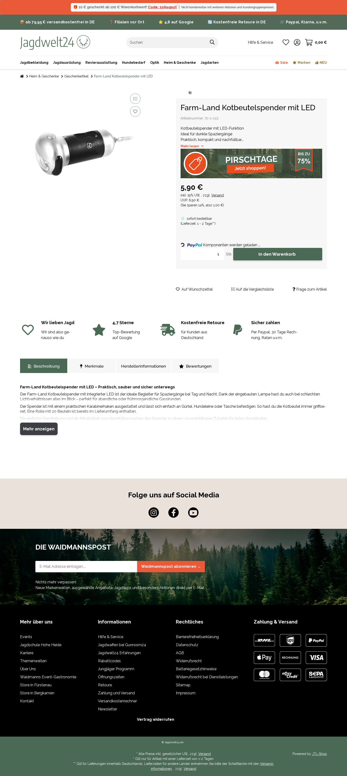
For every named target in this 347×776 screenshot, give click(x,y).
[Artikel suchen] (212, 42)
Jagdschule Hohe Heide (40, 645)
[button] (297, 42)
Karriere (26, 653)
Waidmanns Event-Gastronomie (48, 677)
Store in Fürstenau (35, 685)
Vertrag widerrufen (155, 719)
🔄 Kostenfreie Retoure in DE (237, 22)
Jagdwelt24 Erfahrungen (119, 653)
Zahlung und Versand (116, 693)
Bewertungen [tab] (199, 366)
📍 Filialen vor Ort (126, 22)
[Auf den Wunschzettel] (135, 111)
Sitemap (183, 685)
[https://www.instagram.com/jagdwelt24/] (153, 512)
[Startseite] (22, 76)
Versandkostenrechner (117, 701)
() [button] (198, 223)
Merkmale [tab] (94, 366)
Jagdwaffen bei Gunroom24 (122, 645)
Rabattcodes (109, 661)
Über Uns (28, 669)
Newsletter (107, 709)
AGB (180, 653)
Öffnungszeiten (111, 677)
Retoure (105, 685)
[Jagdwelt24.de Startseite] (55, 42)
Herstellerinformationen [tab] (143, 366)
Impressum (185, 693)
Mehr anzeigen (39, 428)
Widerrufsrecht (189, 661)
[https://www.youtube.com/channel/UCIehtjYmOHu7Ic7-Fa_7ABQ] (193, 512)
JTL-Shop (319, 754)
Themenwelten (33, 661)
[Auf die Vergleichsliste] (135, 98)
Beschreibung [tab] (47, 366)
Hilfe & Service (110, 637)
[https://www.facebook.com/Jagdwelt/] (173, 512)
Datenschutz (187, 645)
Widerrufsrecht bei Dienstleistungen (207, 677)
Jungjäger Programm (116, 669)
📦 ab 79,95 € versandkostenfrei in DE (57, 22)
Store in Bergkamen (37, 693)
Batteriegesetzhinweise (196, 669)
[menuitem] (179, 62)
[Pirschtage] (251, 163)
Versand (217, 195)
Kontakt (27, 701)
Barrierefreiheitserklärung (197, 637)
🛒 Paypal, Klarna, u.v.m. (303, 22)
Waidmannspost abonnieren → (171, 566)
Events (26, 637)
